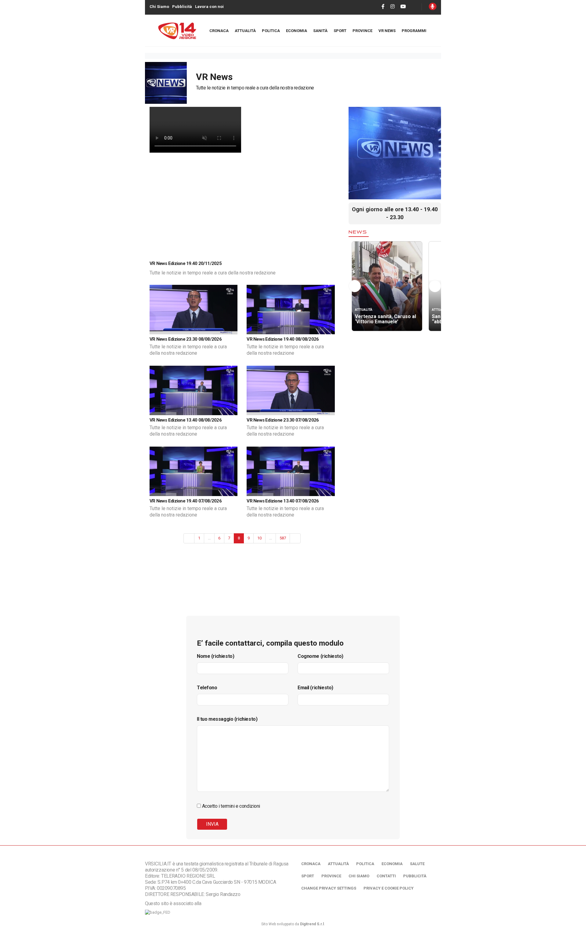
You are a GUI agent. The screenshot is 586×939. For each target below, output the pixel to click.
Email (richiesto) (315, 688)
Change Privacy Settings (328, 888)
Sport (340, 30)
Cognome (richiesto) (320, 656)
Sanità (320, 30)
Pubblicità (182, 6)
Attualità (245, 30)
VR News (387, 30)
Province (362, 30)
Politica (271, 30)
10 (259, 538)
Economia (296, 30)
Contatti (386, 876)
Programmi (414, 30)
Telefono (207, 688)
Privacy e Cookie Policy (389, 888)
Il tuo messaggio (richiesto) (227, 719)
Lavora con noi (209, 6)
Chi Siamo (159, 6)
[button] (354, 286)
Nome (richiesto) (215, 656)
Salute (417, 863)
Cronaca (219, 30)
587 (283, 538)
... (209, 538)
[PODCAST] (432, 6)
